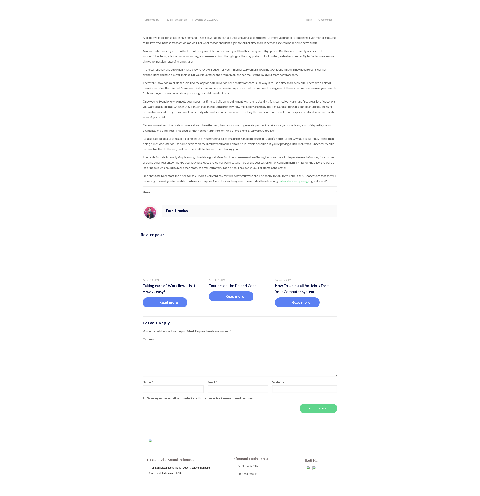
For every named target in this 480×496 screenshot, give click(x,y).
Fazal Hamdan (174, 19)
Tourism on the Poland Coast (233, 285)
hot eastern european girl (294, 181)
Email (212, 382)
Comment (150, 339)
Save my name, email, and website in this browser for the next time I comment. (201, 398)
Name (148, 382)
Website (278, 382)
